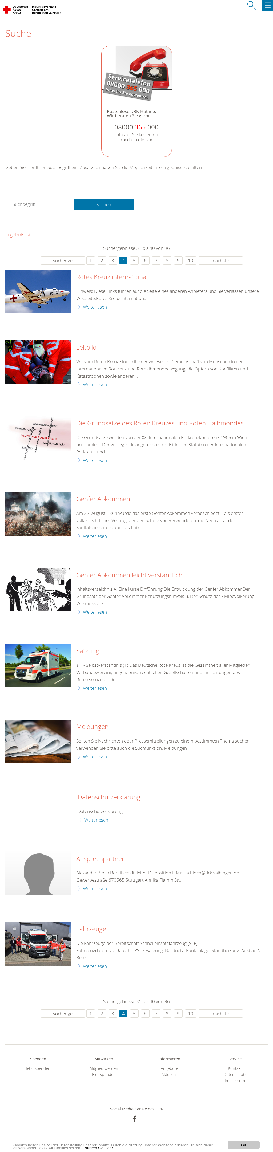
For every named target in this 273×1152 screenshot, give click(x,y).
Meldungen (92, 727)
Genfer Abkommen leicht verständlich (129, 575)
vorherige (63, 260)
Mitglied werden (104, 1068)
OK (243, 1144)
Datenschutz (235, 1074)
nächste (221, 260)
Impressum (235, 1080)
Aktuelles (169, 1074)
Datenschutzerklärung (109, 797)
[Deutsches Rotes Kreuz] (15, 10)
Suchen (103, 205)
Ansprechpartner (100, 859)
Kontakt (235, 1068)
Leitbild (86, 348)
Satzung (87, 651)
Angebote (169, 1068)
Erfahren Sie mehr (97, 1147)
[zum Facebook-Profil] (134, 1118)
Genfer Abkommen (103, 499)
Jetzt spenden (38, 1068)
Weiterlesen (95, 307)
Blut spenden (104, 1074)
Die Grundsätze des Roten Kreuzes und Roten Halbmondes (160, 423)
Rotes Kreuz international (112, 277)
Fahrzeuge (91, 929)
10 (190, 260)
